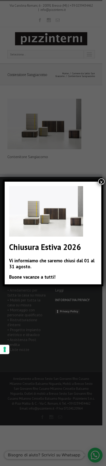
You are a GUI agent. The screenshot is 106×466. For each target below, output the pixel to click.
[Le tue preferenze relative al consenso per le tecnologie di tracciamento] (4, 349)
